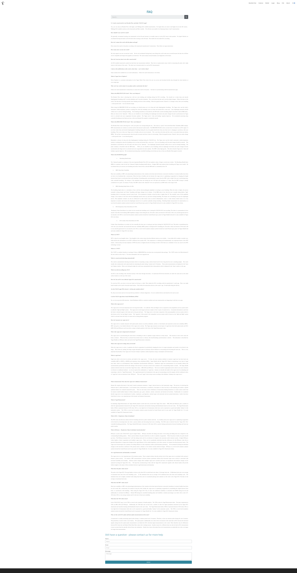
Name (107, 538)
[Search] (186, 17)
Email (106, 545)
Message (108, 551)
